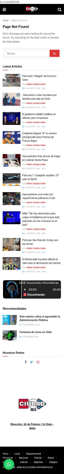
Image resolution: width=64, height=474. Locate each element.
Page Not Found (19, 20)
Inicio (5, 453)
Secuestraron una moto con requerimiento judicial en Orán (38, 196)
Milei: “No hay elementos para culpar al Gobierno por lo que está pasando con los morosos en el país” (40, 218)
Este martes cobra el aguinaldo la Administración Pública (40, 318)
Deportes (38, 462)
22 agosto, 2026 (32, 88)
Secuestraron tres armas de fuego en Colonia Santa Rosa (41, 158)
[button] (9, 464)
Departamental (33, 453)
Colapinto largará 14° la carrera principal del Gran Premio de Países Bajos (39, 136)
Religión (53, 462)
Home (6, 20)
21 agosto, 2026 (32, 206)
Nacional (23, 457)
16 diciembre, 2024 (30, 324)
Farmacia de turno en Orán (36, 332)
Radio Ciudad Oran (36, 84)
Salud (51, 457)
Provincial (8, 457)
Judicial (24, 462)
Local (17, 453)
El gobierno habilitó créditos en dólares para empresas (39, 116)
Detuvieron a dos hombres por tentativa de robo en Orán (39, 96)
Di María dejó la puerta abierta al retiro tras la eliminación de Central (41, 261)
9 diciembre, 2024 (30, 336)
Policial (38, 457)
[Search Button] (55, 53)
